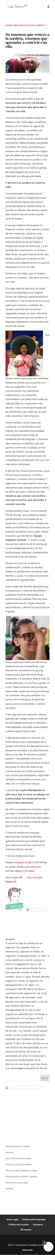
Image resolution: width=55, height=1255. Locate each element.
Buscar (45, 1078)
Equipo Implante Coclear (20, 25)
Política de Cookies (19, 1224)
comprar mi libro (23, 862)
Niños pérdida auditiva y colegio (21, 1170)
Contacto (38, 1224)
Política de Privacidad (33, 1219)
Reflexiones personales (17, 1182)
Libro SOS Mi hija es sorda (18, 1158)
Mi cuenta (26, 1229)
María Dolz (28, 1250)
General (9, 1152)
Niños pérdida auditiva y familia (21, 1176)
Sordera (40, 25)
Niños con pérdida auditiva (19, 1164)
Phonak (17, 515)
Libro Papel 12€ (14, 877)
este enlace (30, 866)
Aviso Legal (12, 1219)
